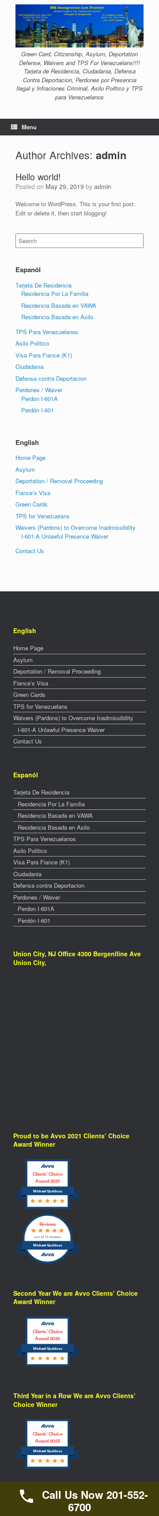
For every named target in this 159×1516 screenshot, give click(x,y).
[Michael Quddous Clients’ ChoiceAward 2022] (47, 1365)
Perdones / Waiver (38, 390)
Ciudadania (29, 366)
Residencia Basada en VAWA (58, 305)
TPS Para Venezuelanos (46, 332)
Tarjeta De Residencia (43, 285)
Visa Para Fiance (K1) (43, 355)
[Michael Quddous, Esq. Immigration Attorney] (79, 25)
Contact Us (29, 551)
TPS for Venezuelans (42, 516)
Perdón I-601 (37, 410)
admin (111, 155)
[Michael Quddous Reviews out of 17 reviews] (47, 1262)
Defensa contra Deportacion (51, 378)
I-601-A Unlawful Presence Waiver (64, 536)
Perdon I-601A (39, 398)
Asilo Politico (32, 343)
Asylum (25, 469)
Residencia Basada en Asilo (57, 317)
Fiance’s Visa (32, 492)
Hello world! (38, 176)
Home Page (30, 457)
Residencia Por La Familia (54, 293)
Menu (29, 127)
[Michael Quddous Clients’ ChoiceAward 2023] (47, 1468)
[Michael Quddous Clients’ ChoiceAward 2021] (47, 1208)
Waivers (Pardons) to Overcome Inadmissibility (75, 527)
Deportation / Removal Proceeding (59, 481)
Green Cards (31, 504)
